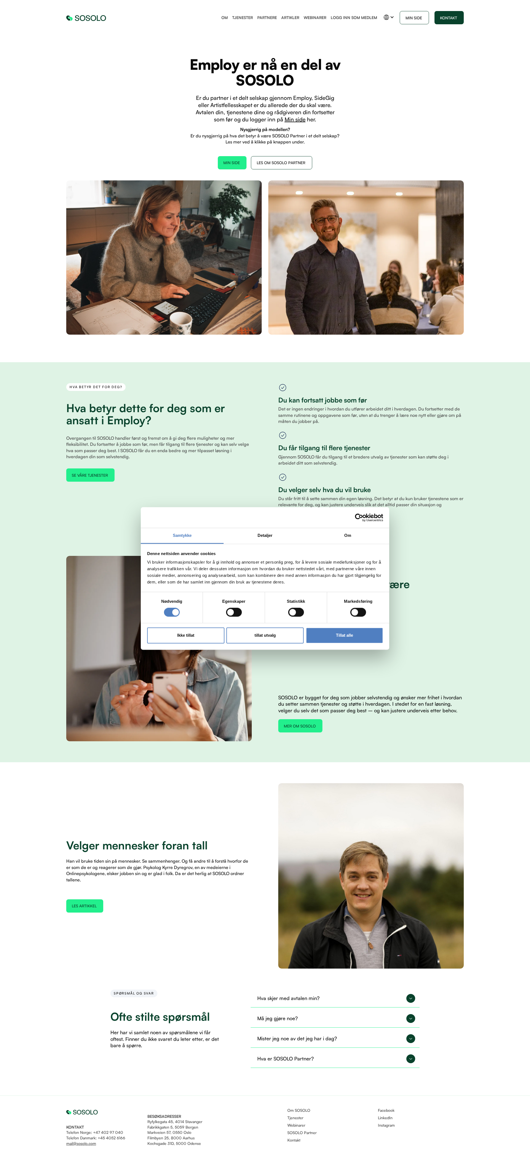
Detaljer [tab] (265, 535)
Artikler (290, 17)
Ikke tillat (185, 635)
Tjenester (242, 17)
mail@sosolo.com (81, 1143)
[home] (86, 17)
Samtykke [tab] (182, 535)
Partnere (267, 17)
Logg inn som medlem (354, 17)
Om (224, 17)
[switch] (234, 612)
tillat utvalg (265, 635)
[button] (389, 17)
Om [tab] (347, 535)
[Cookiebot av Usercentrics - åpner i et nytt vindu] (359, 517)
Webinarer (315, 17)
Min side (295, 119)
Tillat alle (344, 635)
